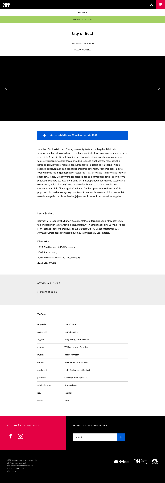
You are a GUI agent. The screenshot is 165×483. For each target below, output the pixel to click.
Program (82, 13)
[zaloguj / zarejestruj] (151, 4)
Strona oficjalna (48, 291)
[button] (159, 88)
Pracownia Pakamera (24, 466)
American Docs (81, 20)
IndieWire (69, 196)
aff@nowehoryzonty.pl (16, 463)
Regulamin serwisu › (15, 468)
